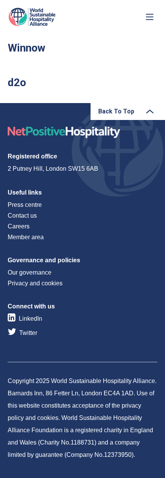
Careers (19, 226)
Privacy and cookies (35, 283)
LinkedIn (30, 318)
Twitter (28, 333)
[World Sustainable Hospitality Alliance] (48, 17)
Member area (26, 237)
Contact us (22, 215)
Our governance (29, 272)
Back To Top (116, 111)
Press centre (25, 205)
